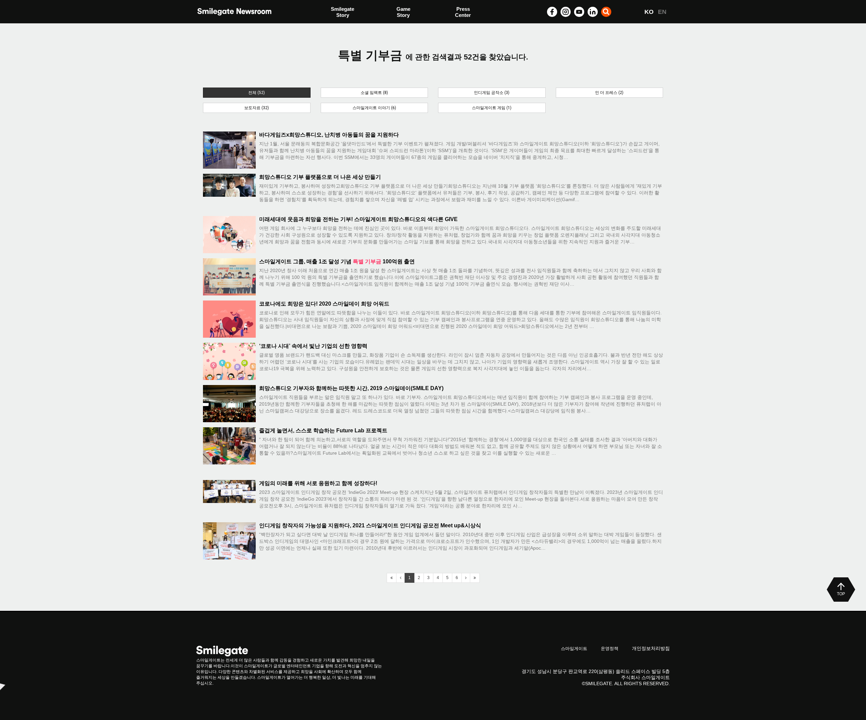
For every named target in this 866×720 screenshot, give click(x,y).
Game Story (403, 12)
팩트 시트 (341, 13)
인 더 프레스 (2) (609, 92)
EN (662, 11)
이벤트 (338, 26)
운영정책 (609, 648)
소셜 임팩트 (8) (374, 92)
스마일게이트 (574, 648)
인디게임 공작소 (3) (491, 92)
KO (649, 11)
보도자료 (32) (256, 107)
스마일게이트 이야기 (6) (374, 107)
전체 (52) (256, 92)
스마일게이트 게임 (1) (491, 107)
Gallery (463, 13)
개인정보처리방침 (651, 648)
